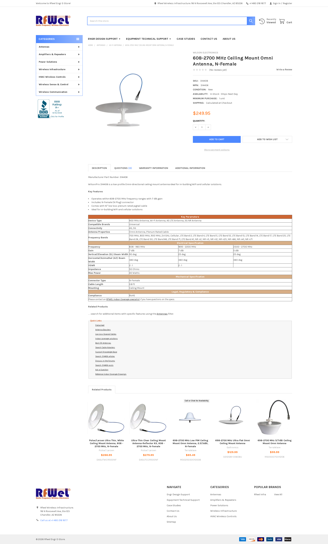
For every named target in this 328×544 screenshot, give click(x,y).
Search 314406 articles (105, 356)
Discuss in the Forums (105, 361)
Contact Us (209, 38)
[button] (267, 139)
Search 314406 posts (104, 365)
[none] (127, 102)
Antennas (44, 46)
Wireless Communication (53, 91)
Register (287, 3)
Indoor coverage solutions (106, 339)
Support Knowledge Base (106, 352)
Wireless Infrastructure (52, 69)
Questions (123, 168)
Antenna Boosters (103, 330)
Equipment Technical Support (147, 38)
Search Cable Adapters (105, 347)
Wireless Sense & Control (53, 84)
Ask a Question (101, 370)
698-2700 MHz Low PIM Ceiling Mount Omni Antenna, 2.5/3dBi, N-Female (190, 443)
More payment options (217, 149)
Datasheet (99, 325)
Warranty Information (153, 168)
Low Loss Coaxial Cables (105, 334)
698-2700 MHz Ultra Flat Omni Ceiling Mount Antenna (232, 442)
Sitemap (171, 521)
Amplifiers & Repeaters (52, 54)
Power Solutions (48, 61)
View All (278, 494)
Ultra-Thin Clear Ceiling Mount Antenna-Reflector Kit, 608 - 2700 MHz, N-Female (148, 443)
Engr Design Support (103, 38)
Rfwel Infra (260, 494)
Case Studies (186, 38)
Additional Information (190, 168)
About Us (229, 38)
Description (99, 168)
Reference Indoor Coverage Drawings (110, 374)
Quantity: (199, 120)
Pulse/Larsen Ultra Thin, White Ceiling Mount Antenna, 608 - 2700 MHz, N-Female (106, 443)
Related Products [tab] (102, 389)
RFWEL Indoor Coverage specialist (123, 299)
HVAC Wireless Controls (52, 76)
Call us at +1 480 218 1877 (54, 520)
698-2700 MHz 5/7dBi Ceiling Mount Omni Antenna (275, 442)
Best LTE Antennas (103, 343)
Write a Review (284, 69)
